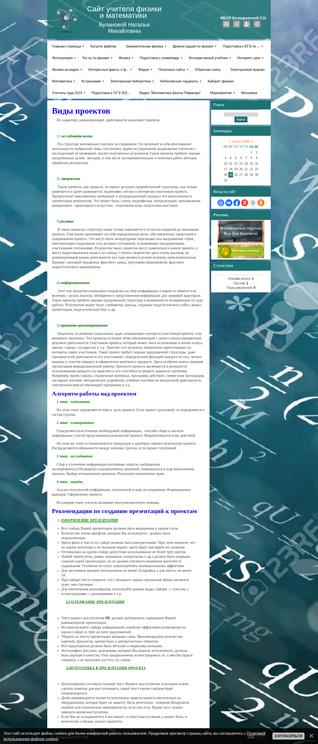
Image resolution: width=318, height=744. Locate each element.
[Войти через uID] (220, 202)
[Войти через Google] (253, 202)
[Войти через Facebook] (236, 202)
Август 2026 (241, 141)
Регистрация (246, 23)
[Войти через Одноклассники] (260, 202)
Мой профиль (226, 23)
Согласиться (288, 736)
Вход (257, 23)
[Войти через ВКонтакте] (228, 202)
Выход (236, 23)
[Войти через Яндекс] (244, 202)
